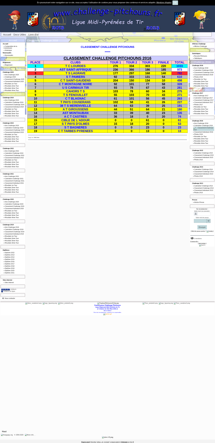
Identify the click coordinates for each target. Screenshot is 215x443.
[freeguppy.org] (7, 435)
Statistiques (198, 58)
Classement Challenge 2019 (14, 232)
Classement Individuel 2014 (203, 174)
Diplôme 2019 (9, 268)
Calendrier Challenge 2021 (14, 179)
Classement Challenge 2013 (204, 188)
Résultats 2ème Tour (12, 86)
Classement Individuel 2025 (14, 81)
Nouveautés (9, 55)
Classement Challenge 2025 (14, 79)
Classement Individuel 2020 (14, 208)
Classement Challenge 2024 (14, 105)
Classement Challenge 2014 (204, 172)
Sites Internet (9, 282)
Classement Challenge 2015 (204, 155)
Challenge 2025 (10, 77)
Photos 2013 (198, 192)
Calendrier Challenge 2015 (203, 153)
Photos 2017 (198, 105)
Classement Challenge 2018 (204, 72)
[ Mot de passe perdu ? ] (202, 231)
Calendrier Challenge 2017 (203, 98)
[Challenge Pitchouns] (107, 19)
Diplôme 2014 (9, 257)
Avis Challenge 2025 (12, 75)
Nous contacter (10, 298)
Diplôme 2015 (9, 259)
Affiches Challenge (200, 46)
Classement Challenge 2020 (14, 206)
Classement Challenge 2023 (14, 130)
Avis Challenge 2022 (12, 151)
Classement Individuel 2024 (14, 107)
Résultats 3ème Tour (12, 88)
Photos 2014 (198, 176)
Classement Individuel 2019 (14, 234)
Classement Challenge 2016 (42, 40)
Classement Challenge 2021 (14, 181)
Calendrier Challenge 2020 (14, 204)
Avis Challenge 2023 (12, 125)
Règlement (8, 65)
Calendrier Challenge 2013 (203, 186)
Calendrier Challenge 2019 (14, 229)
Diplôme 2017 (9, 264)
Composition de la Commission (10, 47)
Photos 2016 (198, 134)
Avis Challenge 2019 (12, 227)
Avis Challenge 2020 (12, 202)
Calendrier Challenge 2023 (14, 128)
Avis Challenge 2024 (12, 100)
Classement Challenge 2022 (14, 155)
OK (175, 3)
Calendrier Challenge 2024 (14, 102)
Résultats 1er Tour (11, 84)
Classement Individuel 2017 (203, 102)
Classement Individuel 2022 (14, 158)
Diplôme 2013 (9, 255)
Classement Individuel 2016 (203, 132)
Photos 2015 (198, 160)
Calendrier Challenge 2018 (203, 70)
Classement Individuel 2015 (203, 157)
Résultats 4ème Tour (12, 90)
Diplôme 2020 (9, 270)
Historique (8, 50)
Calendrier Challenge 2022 (14, 153)
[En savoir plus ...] (30, 435)
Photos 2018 (198, 77)
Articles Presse (199, 202)
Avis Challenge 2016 (201, 123)
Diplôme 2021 (9, 273)
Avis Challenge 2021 (12, 176)
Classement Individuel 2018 (203, 75)
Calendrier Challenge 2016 (203, 125)
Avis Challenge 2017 (201, 96)
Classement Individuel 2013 (203, 190)
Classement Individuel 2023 (14, 132)
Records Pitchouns (200, 56)
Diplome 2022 (9, 253)
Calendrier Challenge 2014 (203, 169)
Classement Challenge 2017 (204, 100)
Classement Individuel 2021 (14, 183)
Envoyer (202, 227)
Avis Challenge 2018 (201, 68)
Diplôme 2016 (9, 261)
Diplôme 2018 (9, 266)
